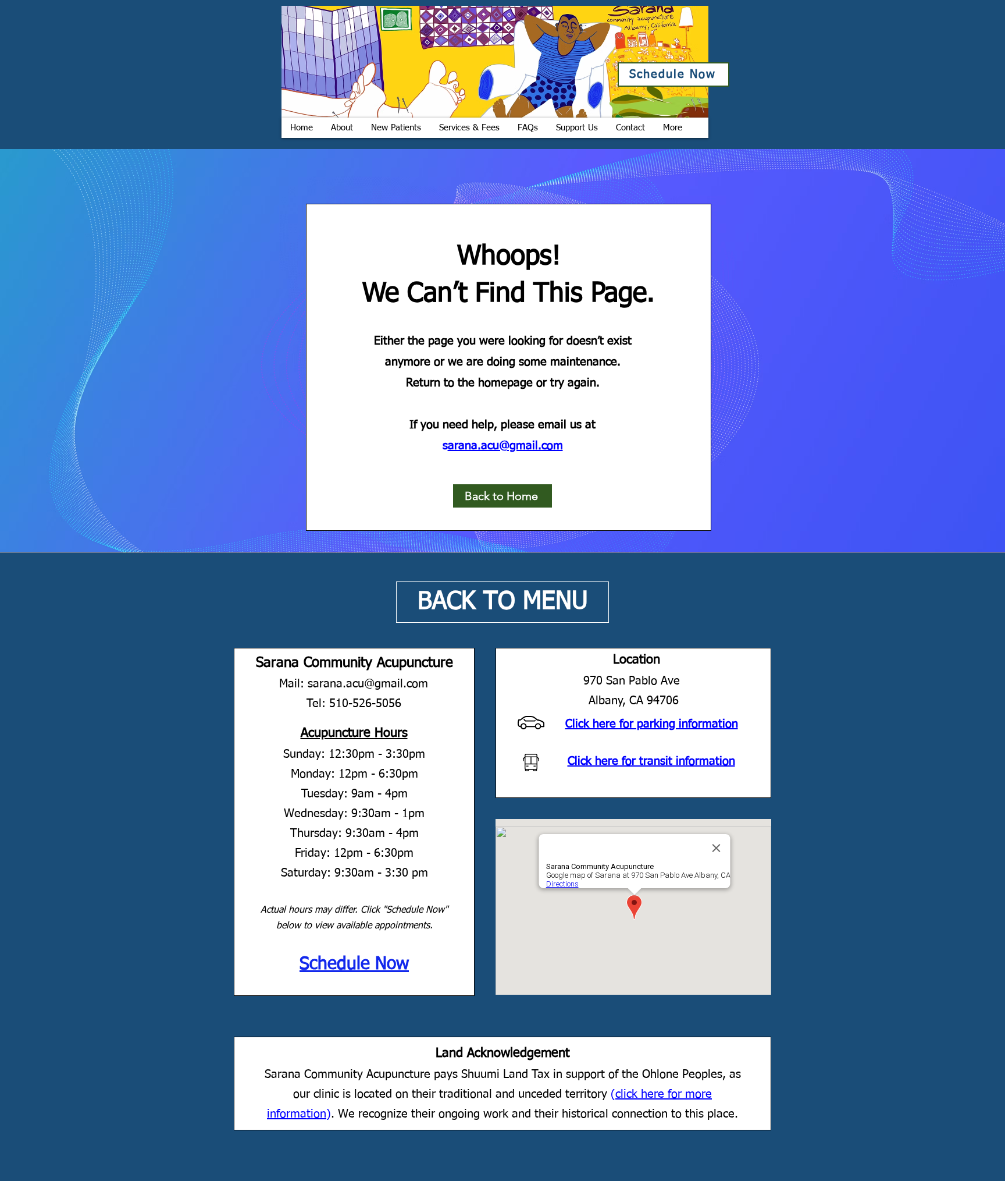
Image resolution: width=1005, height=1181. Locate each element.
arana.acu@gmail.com (505, 446)
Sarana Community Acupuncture (354, 663)
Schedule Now (354, 964)
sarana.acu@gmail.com (368, 684)
